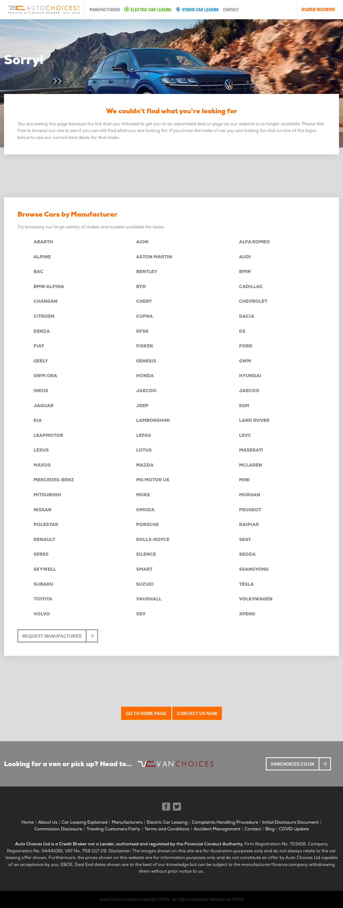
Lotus (144, 450)
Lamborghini (153, 420)
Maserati (251, 450)
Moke (143, 495)
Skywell (44, 569)
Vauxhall (149, 599)
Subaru (43, 584)
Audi (245, 257)
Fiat (38, 346)
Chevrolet (253, 301)
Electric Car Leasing (151, 10)
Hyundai (250, 376)
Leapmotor (48, 435)
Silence (146, 554)
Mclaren (250, 465)
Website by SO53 (226, 899)
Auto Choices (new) (118, 899)
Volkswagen (256, 599)
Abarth (43, 242)
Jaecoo (146, 391)
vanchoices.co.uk (293, 764)
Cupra (144, 316)
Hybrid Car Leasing (200, 10)
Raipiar (249, 524)
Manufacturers (105, 10)
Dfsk (142, 331)
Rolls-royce (152, 539)
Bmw (245, 271)
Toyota (42, 599)
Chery (144, 301)
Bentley (146, 271)
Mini (244, 480)
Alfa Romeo (254, 242)
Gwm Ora (45, 376)
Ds (242, 331)
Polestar (45, 524)
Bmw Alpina (48, 286)
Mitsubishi (47, 495)
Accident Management (217, 829)
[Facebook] (166, 807)
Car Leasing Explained (84, 822)
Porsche (147, 524)
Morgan (249, 495)
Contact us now (197, 713)
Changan (45, 301)
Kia (37, 420)
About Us (47, 822)
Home (27, 822)
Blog (270, 829)
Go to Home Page (146, 713)
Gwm (245, 361)
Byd (141, 286)
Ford (245, 346)
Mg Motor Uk (153, 480)
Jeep (142, 405)
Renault (44, 539)
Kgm (244, 405)
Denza (41, 331)
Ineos (40, 391)
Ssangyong (254, 569)
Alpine (42, 257)
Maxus (42, 465)
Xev (141, 614)
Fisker (144, 346)
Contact (231, 10)
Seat (245, 539)
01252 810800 (318, 9)
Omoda (145, 510)
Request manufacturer (52, 636)
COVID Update (294, 829)
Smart (144, 569)
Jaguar (43, 405)
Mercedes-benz (53, 480)
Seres (41, 554)
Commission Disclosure (58, 829)
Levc (245, 435)
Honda (145, 376)
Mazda (145, 465)
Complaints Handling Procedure (225, 822)
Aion (142, 242)
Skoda (247, 554)
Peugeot (250, 510)
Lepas (143, 435)
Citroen (43, 316)
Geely (40, 361)
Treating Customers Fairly (113, 829)
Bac (38, 271)
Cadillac (251, 286)
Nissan (42, 510)
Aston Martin (154, 257)
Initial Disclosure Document (290, 822)
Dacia (246, 316)
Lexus (41, 450)
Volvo (41, 614)
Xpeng (247, 614)
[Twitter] (177, 807)
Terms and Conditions (166, 829)
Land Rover (254, 420)
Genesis (146, 361)
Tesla (246, 584)
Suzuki (145, 584)
